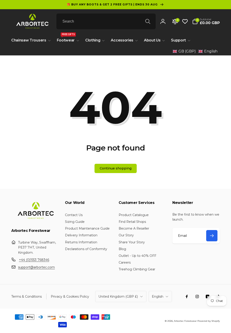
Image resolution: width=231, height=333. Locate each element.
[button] (206, 21)
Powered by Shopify (208, 320)
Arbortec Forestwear (185, 320)
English (157, 296)
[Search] (147, 21)
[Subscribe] (211, 235)
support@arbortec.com (36, 267)
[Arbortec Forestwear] (35, 219)
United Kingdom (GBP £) (118, 296)
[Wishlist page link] (185, 21)
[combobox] (106, 21)
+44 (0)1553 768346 (34, 260)
